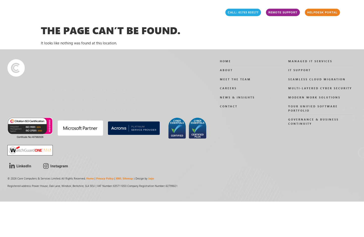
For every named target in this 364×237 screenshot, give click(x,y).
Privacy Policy (105, 178)
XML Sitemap (124, 178)
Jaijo (151, 178)
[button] (243, 12)
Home (90, 178)
